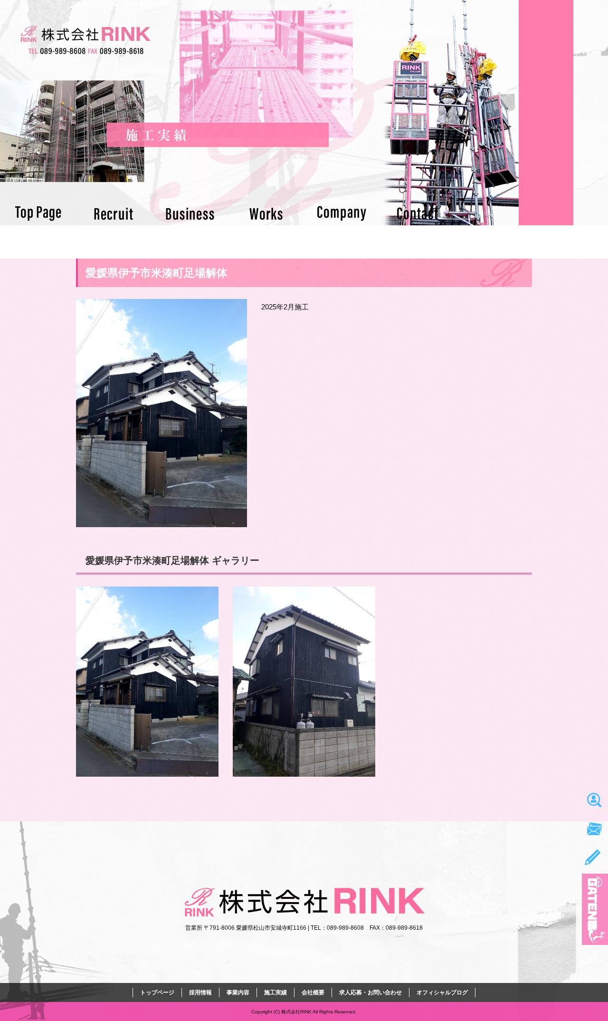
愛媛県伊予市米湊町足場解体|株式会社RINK (123, 4)
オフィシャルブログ (442, 992)
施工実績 (266, 213)
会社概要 (342, 213)
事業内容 (190, 213)
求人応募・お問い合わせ (418, 213)
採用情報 (114, 213)
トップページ (38, 213)
